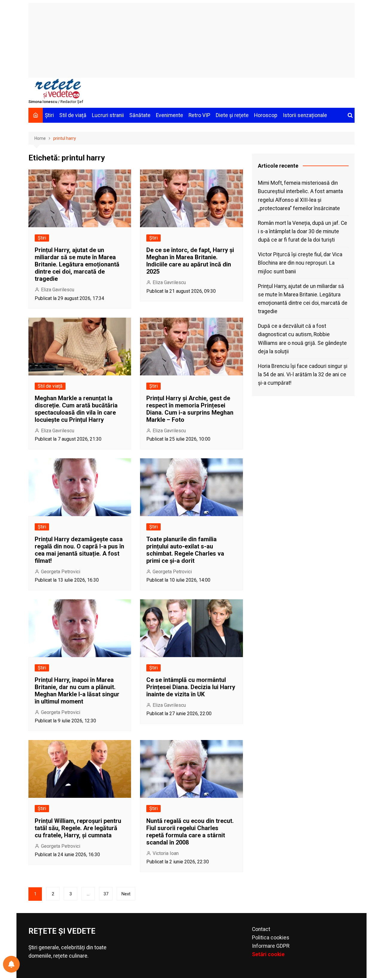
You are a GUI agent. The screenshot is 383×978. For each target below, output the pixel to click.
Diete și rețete (232, 115)
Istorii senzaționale (305, 115)
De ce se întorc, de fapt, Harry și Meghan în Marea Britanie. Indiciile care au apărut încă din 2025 (190, 260)
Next (125, 894)
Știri (49, 115)
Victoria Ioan (166, 853)
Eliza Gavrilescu (57, 289)
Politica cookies (270, 938)
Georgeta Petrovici (60, 571)
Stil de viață (72, 115)
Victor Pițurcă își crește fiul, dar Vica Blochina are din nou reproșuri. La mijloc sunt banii (300, 262)
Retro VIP (199, 115)
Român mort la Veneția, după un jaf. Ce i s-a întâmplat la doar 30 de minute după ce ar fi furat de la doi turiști (302, 231)
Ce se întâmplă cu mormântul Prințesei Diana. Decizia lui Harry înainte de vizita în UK (190, 687)
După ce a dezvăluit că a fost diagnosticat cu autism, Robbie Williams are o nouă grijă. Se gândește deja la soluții (302, 338)
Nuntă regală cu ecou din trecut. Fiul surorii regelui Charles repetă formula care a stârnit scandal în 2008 (190, 831)
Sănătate (140, 115)
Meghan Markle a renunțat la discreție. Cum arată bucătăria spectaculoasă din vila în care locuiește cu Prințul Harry (76, 409)
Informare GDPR (270, 946)
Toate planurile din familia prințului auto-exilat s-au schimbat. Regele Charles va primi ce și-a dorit (185, 550)
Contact (261, 929)
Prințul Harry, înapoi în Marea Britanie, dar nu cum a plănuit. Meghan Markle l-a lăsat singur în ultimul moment (77, 690)
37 (106, 894)
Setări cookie (268, 954)
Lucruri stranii (108, 115)
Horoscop (265, 115)
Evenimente (169, 115)
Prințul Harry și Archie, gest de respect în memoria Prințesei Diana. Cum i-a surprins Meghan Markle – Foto (189, 409)
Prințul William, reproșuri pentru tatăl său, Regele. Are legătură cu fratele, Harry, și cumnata (78, 828)
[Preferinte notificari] (11, 964)
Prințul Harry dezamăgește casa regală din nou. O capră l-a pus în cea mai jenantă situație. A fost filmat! (79, 550)
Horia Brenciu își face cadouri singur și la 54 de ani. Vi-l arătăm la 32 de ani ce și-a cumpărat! (302, 374)
